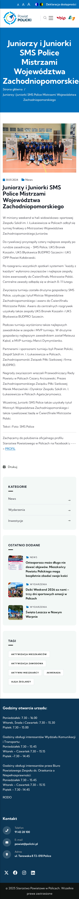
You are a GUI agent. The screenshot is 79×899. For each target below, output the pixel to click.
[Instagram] (24, 872)
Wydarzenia (16, 510)
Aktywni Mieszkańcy (25, 672)
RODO (7, 797)
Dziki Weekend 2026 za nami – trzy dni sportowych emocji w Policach (47, 594)
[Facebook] (15, 872)
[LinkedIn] (33, 872)
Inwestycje (15, 521)
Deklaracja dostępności (61, 4)
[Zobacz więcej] (15, 562)
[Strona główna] (17, 18)
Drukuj (12, 467)
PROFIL (10, 448)
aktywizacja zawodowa (27, 663)
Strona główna (13, 89)
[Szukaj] (45, 18)
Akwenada (54, 672)
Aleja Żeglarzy (21, 681)
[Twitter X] (6, 872)
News (29, 179)
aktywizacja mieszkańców (29, 654)
